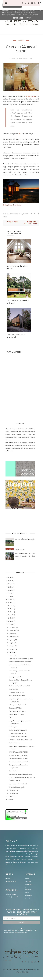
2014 (9, 615)
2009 (9, 799)
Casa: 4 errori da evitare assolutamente (21, 658)
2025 (9, 581)
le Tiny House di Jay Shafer (12, 205)
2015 (9, 612)
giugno (12, 646)
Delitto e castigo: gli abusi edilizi (19, 686)
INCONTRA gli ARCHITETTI (18, 752)
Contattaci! (12, 771)
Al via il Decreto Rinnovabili (18, 755)
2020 (9, 596)
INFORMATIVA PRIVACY (25, 930)
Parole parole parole (15, 677)
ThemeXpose (7, 960)
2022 (9, 590)
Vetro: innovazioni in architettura (19, 762)
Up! (10, 717)
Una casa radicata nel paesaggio (25, 539)
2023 (9, 587)
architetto (21, 41)
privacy (27, 898)
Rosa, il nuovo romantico (17, 695)
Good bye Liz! (13, 689)
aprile (11, 652)
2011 (9, 624)
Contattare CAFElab (15, 708)
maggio (12, 649)
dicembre (12, 627)
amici (27, 892)
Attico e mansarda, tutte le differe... (17, 267)
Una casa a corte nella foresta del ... (16, 335)
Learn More (18, 18)
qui (19, 134)
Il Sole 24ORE (31, 96)
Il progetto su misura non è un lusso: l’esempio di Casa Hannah (25, 556)
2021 (9, 593)
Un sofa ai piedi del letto (16, 692)
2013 (9, 618)
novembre (13, 630)
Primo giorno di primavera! (17, 705)
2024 (9, 584)
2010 (9, 796)
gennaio (12, 793)
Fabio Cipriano (17, 58)
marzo (11, 655)
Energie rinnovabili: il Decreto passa (20, 774)
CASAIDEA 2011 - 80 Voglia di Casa (20, 740)
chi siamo (28, 881)
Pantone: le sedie (14, 743)
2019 (9, 599)
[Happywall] (20, 509)
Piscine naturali (20, 549)
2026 (9, 577)
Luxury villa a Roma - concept (18, 758)
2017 (9, 606)
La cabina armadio (15, 780)
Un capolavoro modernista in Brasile (18, 301)
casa (20, 214)
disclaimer (28, 895)
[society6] (20, 476)
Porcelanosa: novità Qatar (17, 711)
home (27, 878)
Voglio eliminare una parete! (18, 730)
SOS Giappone (13, 727)
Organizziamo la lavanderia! (18, 784)
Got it (28, 18)
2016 (9, 609)
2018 (9, 602)
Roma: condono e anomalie (17, 733)
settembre (13, 636)
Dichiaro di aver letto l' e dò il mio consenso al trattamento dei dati (20, 931)
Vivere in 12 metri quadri (17, 787)
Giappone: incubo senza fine (18, 736)
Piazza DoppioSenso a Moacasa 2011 (20, 661)
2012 (9, 621)
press (26, 887)
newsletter (28, 884)
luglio (11, 643)
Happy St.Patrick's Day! (16, 714)
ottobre (12, 633)
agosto (12, 640)
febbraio (12, 790)
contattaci (28, 889)
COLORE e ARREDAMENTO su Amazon (22, 777)
